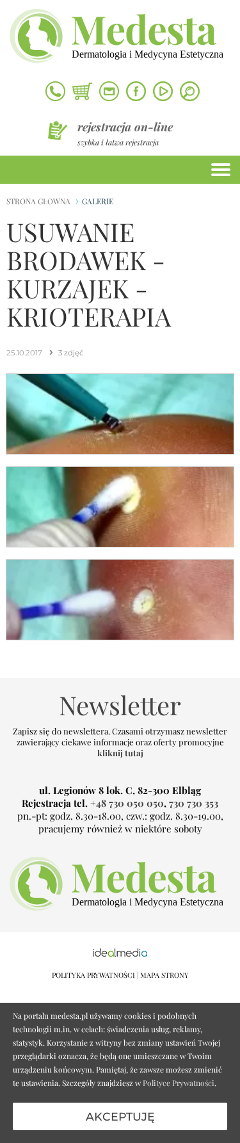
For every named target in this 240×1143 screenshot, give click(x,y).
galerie (97, 201)
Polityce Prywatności (178, 1083)
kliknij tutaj (120, 752)
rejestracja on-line (125, 126)
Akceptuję (120, 1116)
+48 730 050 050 (127, 803)
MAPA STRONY (164, 975)
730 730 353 (193, 803)
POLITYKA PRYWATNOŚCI (93, 975)
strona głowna (38, 201)
